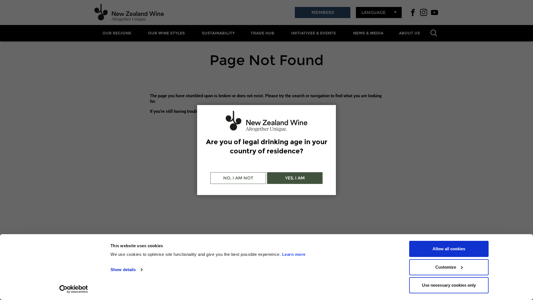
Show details (123, 269)
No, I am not (238, 178)
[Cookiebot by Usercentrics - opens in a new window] (73, 289)
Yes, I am (295, 178)
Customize (445, 267)
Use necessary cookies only (449, 285)
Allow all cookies (449, 248)
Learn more (294, 254)
